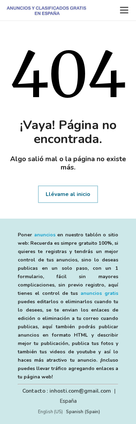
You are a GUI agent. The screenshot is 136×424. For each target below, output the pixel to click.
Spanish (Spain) (83, 412)
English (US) (50, 412)
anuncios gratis (99, 293)
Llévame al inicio (68, 194)
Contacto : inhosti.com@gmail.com (66, 390)
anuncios (44, 234)
